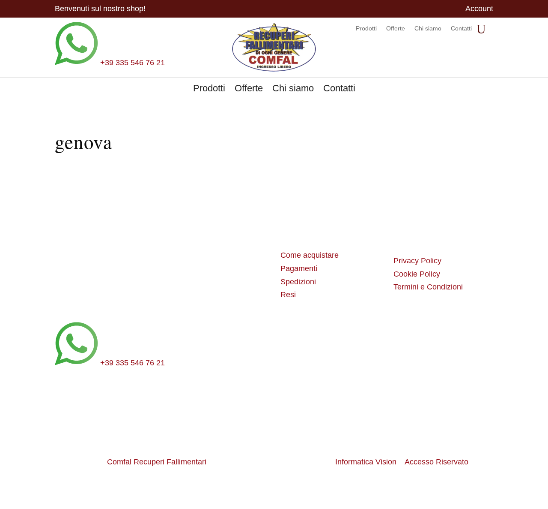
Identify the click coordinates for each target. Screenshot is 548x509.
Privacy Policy (417, 260)
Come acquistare (309, 255)
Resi (288, 294)
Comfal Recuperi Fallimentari (156, 462)
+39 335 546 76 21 (131, 62)
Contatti (461, 28)
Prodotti (366, 28)
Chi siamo (427, 28)
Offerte (395, 28)
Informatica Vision (365, 462)
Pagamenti (298, 268)
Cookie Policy (416, 274)
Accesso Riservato (436, 462)
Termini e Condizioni (428, 287)
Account (479, 9)
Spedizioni (298, 281)
